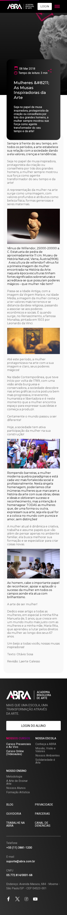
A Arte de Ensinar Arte (17, 782)
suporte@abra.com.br (20, 861)
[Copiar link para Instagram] (26, 900)
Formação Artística (18, 792)
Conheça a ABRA (45, 744)
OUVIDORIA (13, 813)
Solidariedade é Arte (45, 761)
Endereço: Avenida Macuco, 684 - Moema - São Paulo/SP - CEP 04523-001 (33, 886)
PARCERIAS (42, 813)
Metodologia (14, 776)
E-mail (10, 856)
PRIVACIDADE (44, 804)
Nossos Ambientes (47, 755)
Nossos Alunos (16, 788)
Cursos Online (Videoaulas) (15, 752)
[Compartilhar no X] (17, 900)
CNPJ (9, 870)
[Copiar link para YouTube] (35, 900)
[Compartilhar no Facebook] (8, 900)
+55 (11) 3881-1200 (19, 847)
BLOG (9, 804)
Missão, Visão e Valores (45, 750)
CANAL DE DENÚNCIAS (42, 824)
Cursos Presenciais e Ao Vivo (18, 745)
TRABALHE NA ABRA (15, 824)
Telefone (11, 843)
